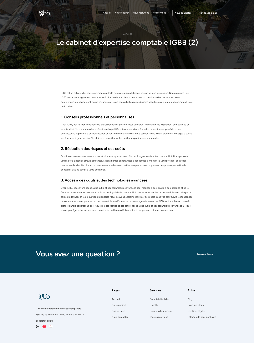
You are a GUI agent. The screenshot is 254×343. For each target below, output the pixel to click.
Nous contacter (120, 317)
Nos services (118, 311)
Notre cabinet (122, 12)
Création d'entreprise (161, 311)
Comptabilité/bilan (159, 299)
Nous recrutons (141, 12)
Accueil (107, 12)
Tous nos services (159, 317)
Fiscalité (154, 305)
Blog (190, 299)
